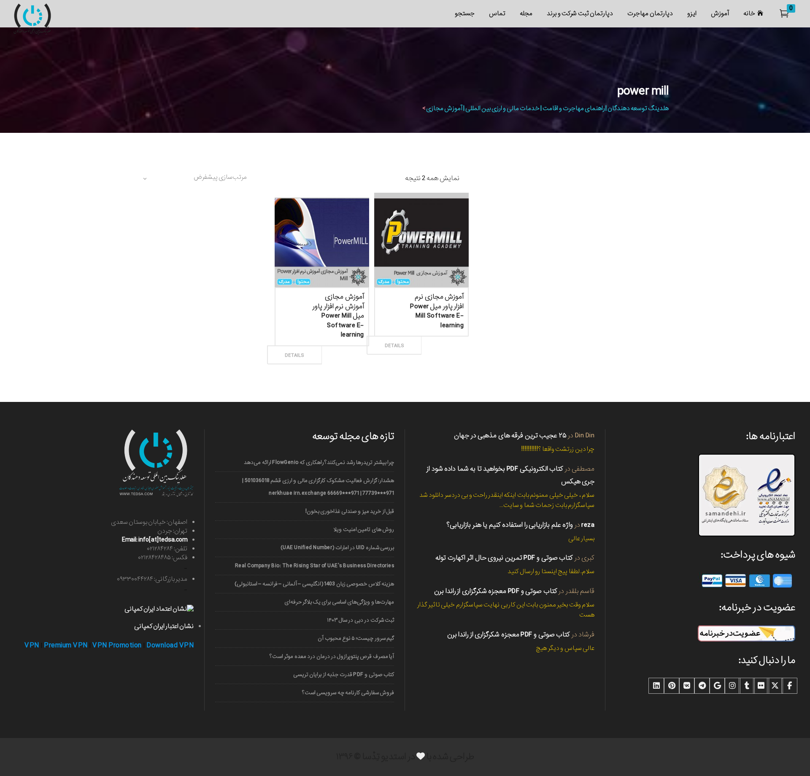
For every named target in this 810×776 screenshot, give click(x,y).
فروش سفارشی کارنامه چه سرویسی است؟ (348, 693)
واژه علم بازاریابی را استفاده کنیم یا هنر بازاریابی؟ (509, 525)
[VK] (686, 685)
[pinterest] (671, 685)
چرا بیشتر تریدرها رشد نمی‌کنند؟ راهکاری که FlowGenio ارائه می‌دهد (319, 462)
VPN (31, 645)
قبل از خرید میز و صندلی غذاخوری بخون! (349, 511)
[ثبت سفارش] (339, 345)
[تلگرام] (702, 685)
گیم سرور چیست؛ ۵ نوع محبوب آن (356, 638)
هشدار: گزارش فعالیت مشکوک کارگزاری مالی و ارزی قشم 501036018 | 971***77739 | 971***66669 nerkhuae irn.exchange (318, 487)
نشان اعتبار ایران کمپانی (164, 626)
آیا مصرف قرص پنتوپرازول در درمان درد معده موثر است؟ (332, 656)
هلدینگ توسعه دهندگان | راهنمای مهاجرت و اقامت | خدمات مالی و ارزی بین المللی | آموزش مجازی (547, 108)
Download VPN (170, 645)
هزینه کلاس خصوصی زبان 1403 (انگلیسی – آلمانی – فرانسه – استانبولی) (314, 584)
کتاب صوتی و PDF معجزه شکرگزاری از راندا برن (495, 591)
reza (587, 525)
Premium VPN (66, 645)
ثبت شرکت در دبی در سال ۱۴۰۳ (360, 620)
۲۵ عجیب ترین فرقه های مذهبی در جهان (510, 435)
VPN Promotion (117, 645)
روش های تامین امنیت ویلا (363, 529)
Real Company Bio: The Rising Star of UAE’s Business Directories (314, 566)
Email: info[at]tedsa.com (154, 540)
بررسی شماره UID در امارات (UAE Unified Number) (337, 548)
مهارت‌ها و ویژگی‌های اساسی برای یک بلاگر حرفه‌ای (339, 602)
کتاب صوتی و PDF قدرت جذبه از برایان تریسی (343, 675)
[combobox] (194, 178)
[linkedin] (656, 685)
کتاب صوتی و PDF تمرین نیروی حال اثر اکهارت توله (504, 557)
